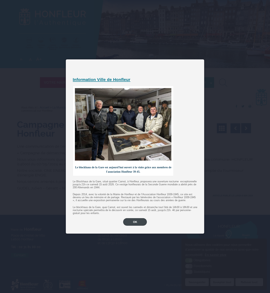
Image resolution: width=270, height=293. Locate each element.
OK (135, 222)
